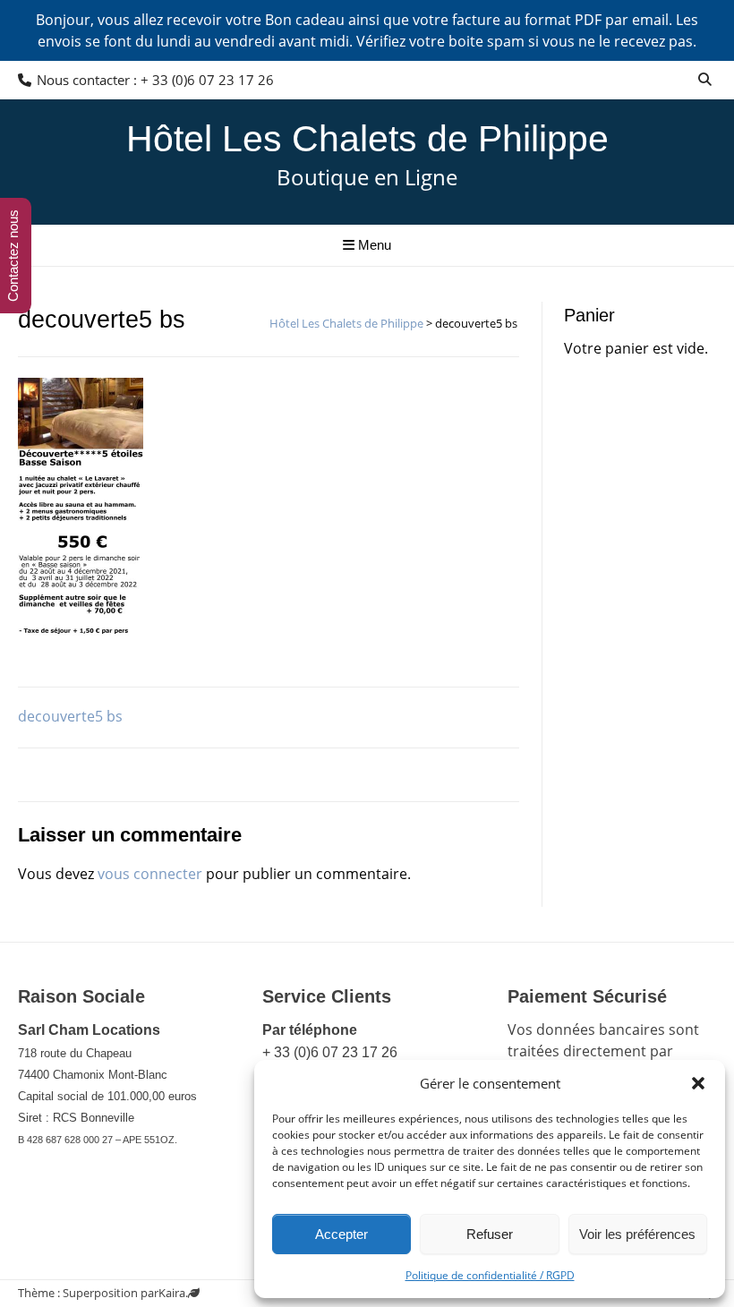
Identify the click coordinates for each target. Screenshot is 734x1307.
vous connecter (150, 874)
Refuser (489, 1234)
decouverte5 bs (70, 716)
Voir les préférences (637, 1234)
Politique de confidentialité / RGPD (490, 1275)
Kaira (171, 1293)
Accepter (341, 1234)
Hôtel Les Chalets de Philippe (367, 138)
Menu (372, 244)
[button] (698, 1083)
